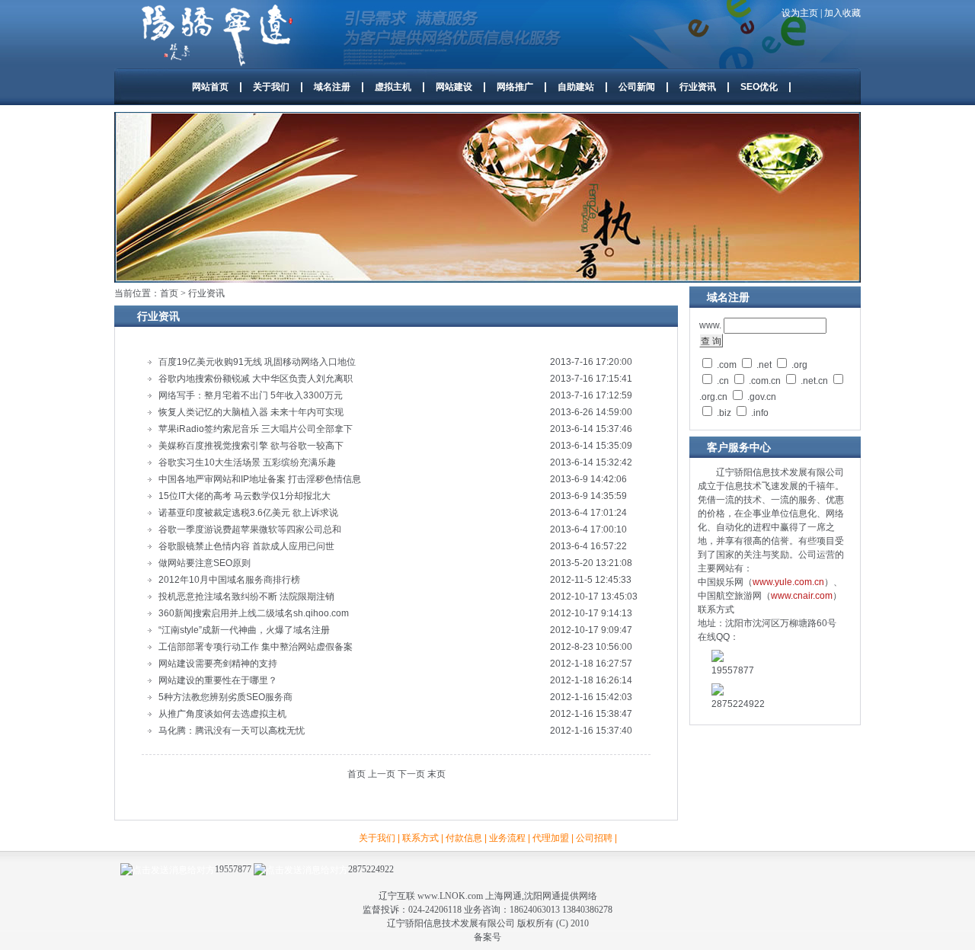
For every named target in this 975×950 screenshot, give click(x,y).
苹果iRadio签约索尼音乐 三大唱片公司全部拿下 (255, 429)
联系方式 (420, 838)
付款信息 (464, 838)
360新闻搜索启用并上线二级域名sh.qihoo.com (253, 613)
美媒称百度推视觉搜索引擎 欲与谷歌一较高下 (251, 445)
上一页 (381, 774)
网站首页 (210, 87)
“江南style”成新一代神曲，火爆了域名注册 (244, 630)
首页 (169, 293)
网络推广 (515, 87)
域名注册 (332, 87)
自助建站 (576, 87)
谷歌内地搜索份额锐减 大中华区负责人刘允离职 (255, 378)
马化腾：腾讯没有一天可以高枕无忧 (231, 730)
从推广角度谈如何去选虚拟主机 (222, 714)
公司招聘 (594, 838)
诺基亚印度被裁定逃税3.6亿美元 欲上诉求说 (248, 512)
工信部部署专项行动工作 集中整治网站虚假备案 (255, 646)
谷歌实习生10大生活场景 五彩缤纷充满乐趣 (247, 462)
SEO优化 (759, 87)
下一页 (411, 774)
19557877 (233, 869)
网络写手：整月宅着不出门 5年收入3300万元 (250, 395)
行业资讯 (697, 87)
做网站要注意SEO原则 (204, 563)
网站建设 (454, 87)
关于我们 (271, 87)
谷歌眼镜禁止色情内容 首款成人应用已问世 (246, 546)
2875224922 (371, 869)
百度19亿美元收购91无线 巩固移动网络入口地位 (257, 362)
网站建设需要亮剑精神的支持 (217, 663)
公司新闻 (637, 87)
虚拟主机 (393, 87)
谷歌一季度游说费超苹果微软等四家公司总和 (249, 529)
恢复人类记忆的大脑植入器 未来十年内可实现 (251, 412)
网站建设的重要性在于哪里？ (217, 680)
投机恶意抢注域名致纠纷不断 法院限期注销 (246, 596)
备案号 (487, 937)
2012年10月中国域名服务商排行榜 (229, 579)
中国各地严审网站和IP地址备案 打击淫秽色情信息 (259, 479)
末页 (436, 774)
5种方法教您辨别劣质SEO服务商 (225, 697)
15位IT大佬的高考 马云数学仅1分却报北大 (244, 496)
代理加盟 (550, 838)
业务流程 (507, 838)
